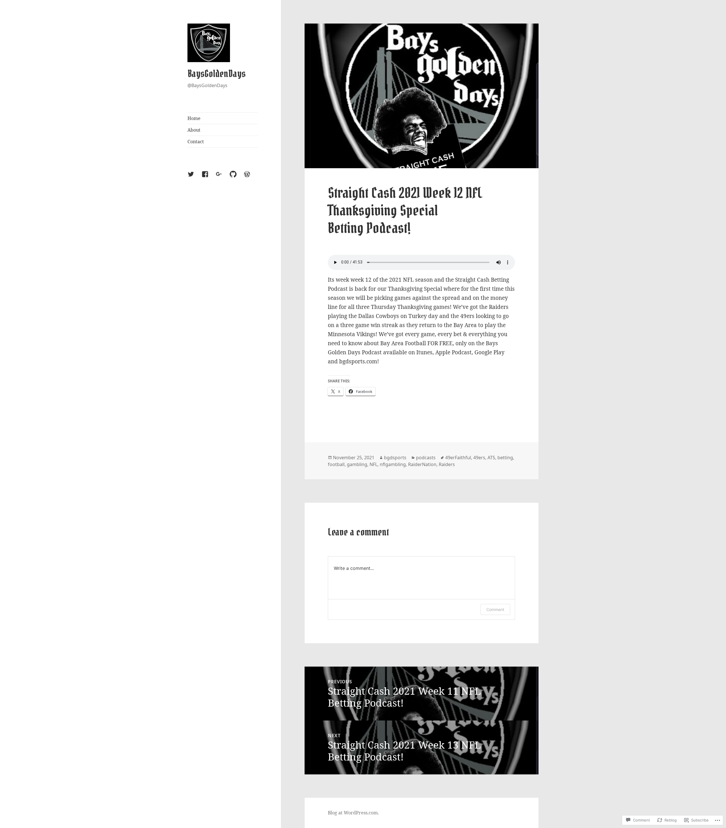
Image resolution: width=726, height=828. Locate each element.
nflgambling (393, 464)
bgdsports (395, 457)
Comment (495, 609)
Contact (195, 141)
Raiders (447, 464)
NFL (373, 464)
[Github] (236, 177)
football (336, 464)
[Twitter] (194, 177)
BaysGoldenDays (216, 73)
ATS (491, 457)
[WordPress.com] (250, 177)
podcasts (426, 457)
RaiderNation (422, 464)
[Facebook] (208, 177)
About (194, 130)
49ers (479, 457)
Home (194, 118)
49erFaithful (458, 457)
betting (505, 457)
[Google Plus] (222, 177)
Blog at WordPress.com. (353, 813)
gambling (357, 464)
